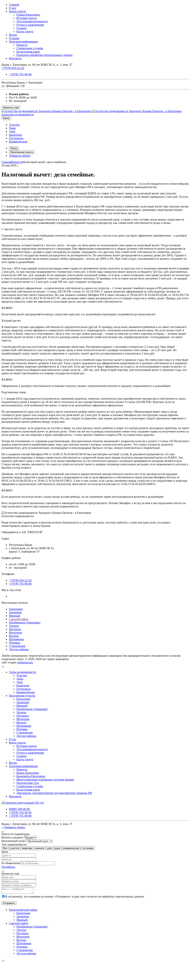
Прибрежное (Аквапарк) (24, 622)
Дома (12, 128)
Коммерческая (18, 141)
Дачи (12, 131)
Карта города (17, 11)
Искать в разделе (12, 837)
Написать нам (11, 107)
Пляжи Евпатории (28, 14)
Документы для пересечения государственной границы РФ (54, 793)
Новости (21, 44)
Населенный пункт (13, 840)
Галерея (21, 28)
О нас (12, 8)
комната (39, 848)
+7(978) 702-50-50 (20, 812)
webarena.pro (25, 662)
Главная (14, 4)
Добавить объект (19, 155)
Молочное (15, 632)
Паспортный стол (27, 782)
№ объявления (10, 863)
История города (26, 18)
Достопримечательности (32, 21)
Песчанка (15, 629)
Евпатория (16, 609)
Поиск (13, 148)
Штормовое (16, 639)
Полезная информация (23, 41)
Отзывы (14, 38)
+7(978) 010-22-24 (12, 68)
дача (57, 848)
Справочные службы (29, 48)
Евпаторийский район (23, 909)
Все (5, 848)
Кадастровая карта (28, 51)
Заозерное (15, 612)
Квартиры (15, 134)
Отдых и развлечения (30, 24)
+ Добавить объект (13, 827)
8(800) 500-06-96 (19, 809)
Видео (13, 34)
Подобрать (8, 866)
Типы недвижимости (22, 672)
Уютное (14, 625)
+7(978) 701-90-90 (20, 74)
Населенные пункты (21, 152)
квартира (27, 848)
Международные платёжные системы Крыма (45, 779)
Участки (14, 124)
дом (49, 848)
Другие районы (19, 649)
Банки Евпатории (27, 772)
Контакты (15, 58)
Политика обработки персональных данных (44, 55)
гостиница (87, 848)
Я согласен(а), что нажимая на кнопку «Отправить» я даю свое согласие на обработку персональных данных (74, 896)
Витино (14, 635)
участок (14, 848)
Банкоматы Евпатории (30, 776)
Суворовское (17, 646)
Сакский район (18, 619)
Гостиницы (16, 138)
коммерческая (71, 848)
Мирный (14, 615)
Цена (4, 851)
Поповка (14, 642)
